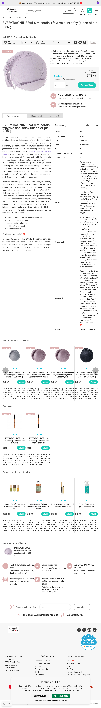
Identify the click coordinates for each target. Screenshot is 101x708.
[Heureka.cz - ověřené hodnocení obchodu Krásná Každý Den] (89, 649)
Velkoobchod (72, 666)
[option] (14, 373)
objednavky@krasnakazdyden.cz (40, 614)
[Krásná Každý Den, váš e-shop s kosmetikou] (3, 17)
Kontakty (38, 666)
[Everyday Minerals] (93, 42)
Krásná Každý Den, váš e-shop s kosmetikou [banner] (13, 10)
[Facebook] (79, 630)
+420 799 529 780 (74, 614)
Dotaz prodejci (44, 42)
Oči (15, 17)
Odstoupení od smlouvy (44, 663)
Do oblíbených (12, 42)
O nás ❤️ (70, 660)
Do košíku (87, 85)
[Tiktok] (95, 630)
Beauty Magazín (73, 663)
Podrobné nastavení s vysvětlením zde (50, 701)
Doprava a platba (41, 669)
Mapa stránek (93, 703)
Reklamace (39, 675)
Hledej (69, 10)
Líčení (9, 17)
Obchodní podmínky (42, 660)
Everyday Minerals (28, 37)
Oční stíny (22, 17)
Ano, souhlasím (61, 696)
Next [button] (95, 370)
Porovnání (29, 42)
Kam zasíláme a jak (74, 672)
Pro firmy (70, 669)
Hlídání (60, 42)
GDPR (37, 672)
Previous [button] (5, 370)
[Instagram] (89, 630)
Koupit (21, 382)
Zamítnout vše (40, 696)
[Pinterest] (84, 630)
